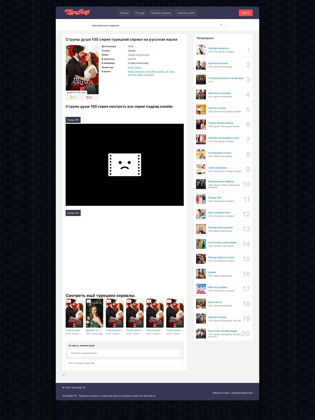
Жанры (125, 12)
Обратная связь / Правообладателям (232, 392)
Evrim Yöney (134, 67)
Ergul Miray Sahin (155, 71)
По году (140, 12)
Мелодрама (142, 54)
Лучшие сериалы (161, 12)
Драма (131, 54)
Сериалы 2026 (185, 12)
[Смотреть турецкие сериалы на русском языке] (77, 13)
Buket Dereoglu (145, 74)
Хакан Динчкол (136, 71)
